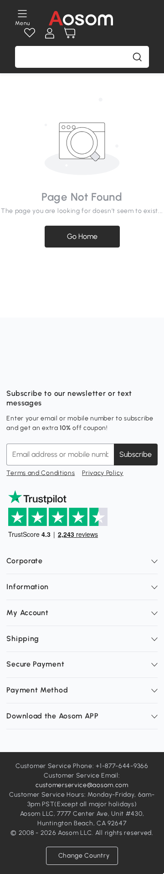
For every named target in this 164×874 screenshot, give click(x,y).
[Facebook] (13, 371)
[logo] (81, 18)
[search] (137, 57)
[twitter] (94, 371)
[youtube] (53, 371)
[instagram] (33, 371)
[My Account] (49, 33)
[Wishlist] (29, 33)
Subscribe (135, 454)
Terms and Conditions (40, 473)
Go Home (82, 236)
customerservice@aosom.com (82, 785)
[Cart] (69, 33)
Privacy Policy (102, 473)
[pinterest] (74, 371)
